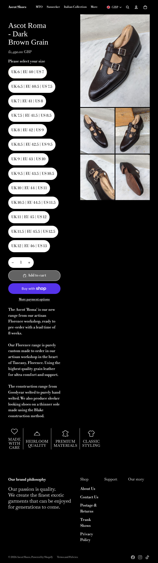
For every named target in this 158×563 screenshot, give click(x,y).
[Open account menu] (136, 7)
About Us (87, 488)
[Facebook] (132, 557)
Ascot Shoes (23, 557)
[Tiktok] (147, 557)
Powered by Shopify (42, 557)
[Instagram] (140, 557)
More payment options (34, 299)
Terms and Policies (67, 557)
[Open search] (127, 7)
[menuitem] (94, 7)
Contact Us (89, 497)
